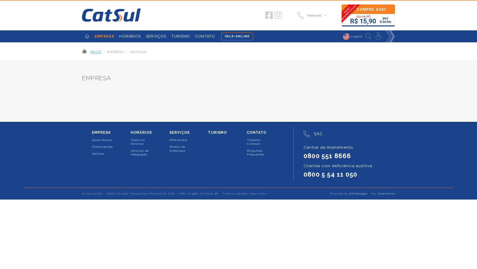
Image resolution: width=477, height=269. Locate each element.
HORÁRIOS (130, 36)
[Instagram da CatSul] (278, 15)
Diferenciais (178, 140)
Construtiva (386, 193)
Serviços (179, 132)
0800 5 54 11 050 (330, 174)
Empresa (101, 132)
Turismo (217, 132)
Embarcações (102, 146)
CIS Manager (358, 193)
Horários (141, 132)
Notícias (98, 153)
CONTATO (205, 36)
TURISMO (180, 36)
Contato (256, 132)
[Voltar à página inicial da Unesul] (87, 36)
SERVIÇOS (156, 36)
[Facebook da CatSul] (269, 15)
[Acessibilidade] (380, 36)
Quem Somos (102, 140)
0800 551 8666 (327, 156)
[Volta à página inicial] (111, 15)
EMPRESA (104, 36)
